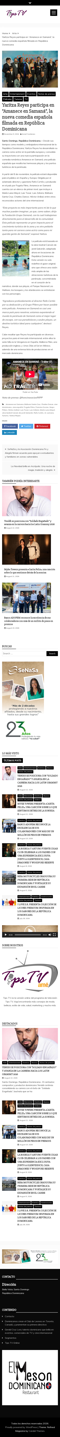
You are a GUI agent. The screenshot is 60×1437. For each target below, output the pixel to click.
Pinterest (43, 426)
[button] (30, 931)
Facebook (10, 426)
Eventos (31, 94)
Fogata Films (29, 407)
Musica (50, 768)
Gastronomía (46, 897)
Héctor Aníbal (13, 410)
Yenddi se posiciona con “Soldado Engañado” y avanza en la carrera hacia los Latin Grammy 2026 (29, 523)
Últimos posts (12, 760)
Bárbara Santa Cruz (32, 404)
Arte (5, 94)
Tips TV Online (12, 1342)
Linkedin (10, 432)
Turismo (18, 99)
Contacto (9, 1316)
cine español (18, 407)
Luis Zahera (34, 410)
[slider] (28, 934)
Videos (38, 800)
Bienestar (28, 796)
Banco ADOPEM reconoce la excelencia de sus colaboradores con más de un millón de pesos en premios (28, 621)
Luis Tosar (24, 410)
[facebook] (17, 1012)
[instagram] (34, 1012)
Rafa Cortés (39, 413)
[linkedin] (25, 1012)
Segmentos (10, 1337)
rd (45, 413)
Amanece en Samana (15, 404)
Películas (7, 99)
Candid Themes (37, 1431)
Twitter (27, 426)
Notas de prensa (46, 94)
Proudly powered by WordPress (21, 1427)
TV (26, 99)
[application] (30, 931)
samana (50, 413)
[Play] (5, 934)
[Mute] (49, 934)
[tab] (12, 760)
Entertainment (17, 94)
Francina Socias (42, 407)
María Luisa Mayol (47, 410)
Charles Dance (47, 404)
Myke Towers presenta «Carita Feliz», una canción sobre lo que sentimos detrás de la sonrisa (29, 571)
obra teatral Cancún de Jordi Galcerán (17, 413)
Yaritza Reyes (15, 416)
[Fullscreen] (54, 934)
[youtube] (42, 1012)
